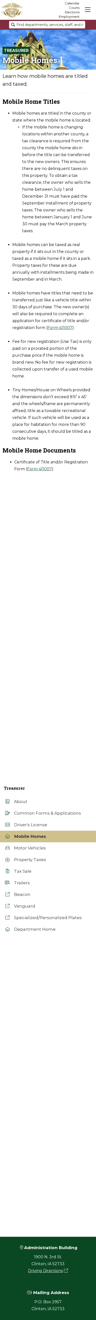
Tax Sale (22, 871)
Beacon (22, 894)
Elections (72, 12)
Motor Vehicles (29, 848)
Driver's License (30, 824)
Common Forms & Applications (47, 813)
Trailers (21, 882)
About (20, 801)
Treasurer (16, 50)
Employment (69, 17)
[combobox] (47, 24)
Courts (74, 8)
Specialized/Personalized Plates (47, 917)
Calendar (72, 3)
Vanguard (24, 906)
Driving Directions (45, 1270)
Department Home (34, 929)
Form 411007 (60, 327)
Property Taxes (29, 859)
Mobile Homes (29, 836)
